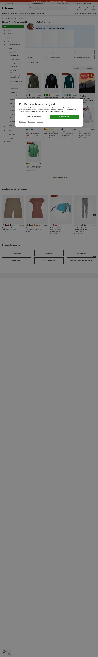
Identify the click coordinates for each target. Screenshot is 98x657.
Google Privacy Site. (57, 111)
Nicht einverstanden (34, 117)
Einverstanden (64, 117)
